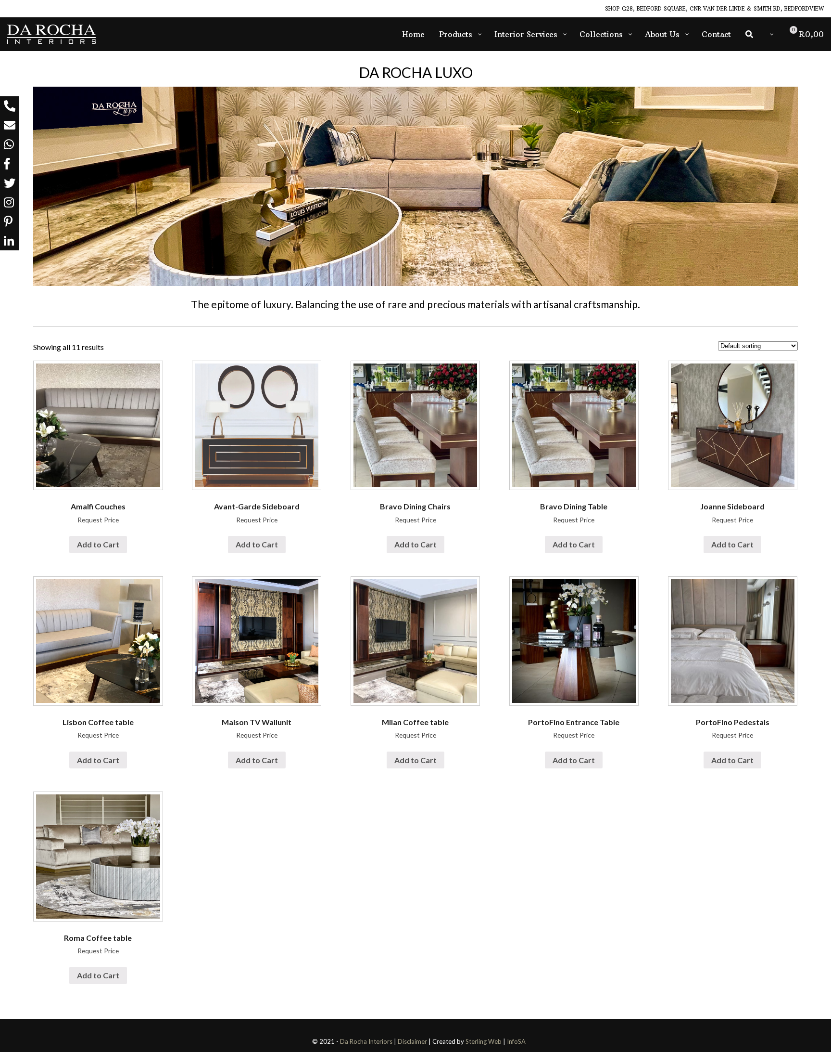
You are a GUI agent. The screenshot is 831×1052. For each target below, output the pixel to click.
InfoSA (516, 1041)
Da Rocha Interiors (366, 1041)
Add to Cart (98, 544)
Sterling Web (484, 1041)
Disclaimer (412, 1041)
